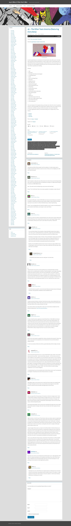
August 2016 (13, 186)
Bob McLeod (33, 451)
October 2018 (13, 155)
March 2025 (13, 52)
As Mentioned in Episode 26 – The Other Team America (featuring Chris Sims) (32, 132)
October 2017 (13, 172)
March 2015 (13, 209)
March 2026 (13, 36)
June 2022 (12, 96)
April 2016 (12, 192)
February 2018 (13, 166)
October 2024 (13, 58)
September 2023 (13, 76)
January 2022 (13, 103)
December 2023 (13, 72)
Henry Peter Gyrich (53, 143)
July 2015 (12, 204)
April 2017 (12, 176)
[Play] (28, 36)
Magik (40, 144)
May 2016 (12, 190)
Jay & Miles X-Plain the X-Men (18, 2)
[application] (44, 36)
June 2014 (12, 221)
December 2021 (13, 104)
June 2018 (12, 161)
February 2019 (13, 150)
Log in (12, 232)
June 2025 (12, 48)
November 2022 (13, 89)
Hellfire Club (47, 143)
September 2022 (13, 92)
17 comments (42, 34)
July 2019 (12, 143)
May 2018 (12, 162)
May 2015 (12, 207)
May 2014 (12, 223)
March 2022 (13, 100)
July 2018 (12, 159)
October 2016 (13, 184)
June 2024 (12, 64)
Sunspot (49, 147)
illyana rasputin (30, 144)
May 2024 (12, 65)
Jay (36, 34)
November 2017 (13, 170)
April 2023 (12, 83)
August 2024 (13, 61)
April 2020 (12, 131)
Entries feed (13, 233)
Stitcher (36, 118)
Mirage (54, 144)
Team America (54, 147)
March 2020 (13, 133)
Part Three (30, 116)
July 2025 (12, 46)
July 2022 (12, 95)
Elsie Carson (36, 143)
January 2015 (13, 212)
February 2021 (13, 118)
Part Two (30, 114)
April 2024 (12, 67)
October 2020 (13, 123)
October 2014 (13, 216)
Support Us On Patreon (31, 5)
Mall (46, 144)
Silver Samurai (40, 147)
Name (29, 504)
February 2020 (13, 134)
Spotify (38, 41)
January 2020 (13, 135)
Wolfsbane (37, 149)
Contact (10, 5)
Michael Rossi (50, 144)
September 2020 (13, 124)
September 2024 (13, 60)
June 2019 (12, 145)
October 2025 (13, 42)
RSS (44, 41)
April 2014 (12, 224)
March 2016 (13, 193)
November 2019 (13, 138)
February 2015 (13, 211)
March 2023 (13, 84)
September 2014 (13, 217)
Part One (30, 113)
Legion (37, 144)
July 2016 (12, 188)
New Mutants (36, 146)
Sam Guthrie (30, 147)
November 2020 (13, 122)
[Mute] (57, 36)
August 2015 (13, 203)
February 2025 (13, 53)
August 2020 (13, 126)
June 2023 (12, 80)
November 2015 (13, 199)
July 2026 (12, 30)
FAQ (14, 5)
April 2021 (12, 115)
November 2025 (13, 41)
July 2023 (12, 79)
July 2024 (12, 62)
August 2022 (13, 93)
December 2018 (13, 153)
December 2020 (13, 120)
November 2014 (13, 215)
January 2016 (13, 196)
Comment (29, 488)
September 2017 (13, 173)
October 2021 (13, 107)
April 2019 (12, 147)
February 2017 (13, 178)
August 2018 (13, 158)
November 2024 (13, 57)
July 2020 (12, 127)
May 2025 (12, 49)
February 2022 (13, 102)
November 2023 (13, 73)
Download (39, 39)
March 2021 (13, 116)
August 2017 (13, 174)
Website (29, 511)
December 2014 (13, 213)
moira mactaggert (31, 146)
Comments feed (13, 234)
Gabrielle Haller (41, 143)
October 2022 (13, 91)
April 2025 (12, 50)
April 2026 (12, 34)
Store (24, 5)
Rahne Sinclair (51, 146)
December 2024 (13, 56)
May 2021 (12, 114)
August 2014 (13, 219)
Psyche (47, 146)
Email (29, 507)
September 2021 (13, 108)
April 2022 (12, 99)
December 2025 (13, 40)
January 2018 (13, 168)
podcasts (29, 139)
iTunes (32, 118)
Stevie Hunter (45, 147)
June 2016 (12, 189)
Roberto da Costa (56, 146)
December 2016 (13, 181)
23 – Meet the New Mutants (54, 131)
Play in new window (34, 39)
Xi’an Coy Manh (41, 149)
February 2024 (13, 69)
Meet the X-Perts (19, 5)
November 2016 (13, 182)
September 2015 (13, 201)
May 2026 (12, 33)
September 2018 (13, 157)
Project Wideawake (42, 146)
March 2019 (13, 149)
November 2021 (13, 106)
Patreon (34, 121)
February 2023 (13, 85)
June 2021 (12, 112)
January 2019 (13, 151)
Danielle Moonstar (31, 143)
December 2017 (13, 169)
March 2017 (13, 177)
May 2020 (12, 130)
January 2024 (13, 71)
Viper (34, 149)
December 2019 (13, 137)
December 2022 (13, 88)
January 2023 (13, 87)
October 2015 (13, 200)
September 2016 (13, 185)
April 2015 (12, 208)
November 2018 (13, 154)
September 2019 (13, 141)
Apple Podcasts (33, 41)
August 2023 (13, 77)
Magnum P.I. (43, 144)
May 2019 (12, 146)
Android (41, 41)
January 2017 (13, 180)
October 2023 (13, 75)
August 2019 (13, 142)
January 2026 (13, 38)
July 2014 (12, 220)
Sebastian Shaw (34, 147)
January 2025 (13, 54)
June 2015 (12, 205)
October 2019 (13, 139)
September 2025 (13, 44)
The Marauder (30, 149)
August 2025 (13, 45)
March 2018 (13, 165)
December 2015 (13, 197)
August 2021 (13, 110)
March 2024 (13, 68)
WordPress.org (13, 236)
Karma (35, 144)
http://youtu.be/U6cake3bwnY (42, 308)
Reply (28, 172)
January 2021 (13, 119)
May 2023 (12, 81)
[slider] (59, 36)
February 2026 (13, 37)
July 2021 (12, 111)
